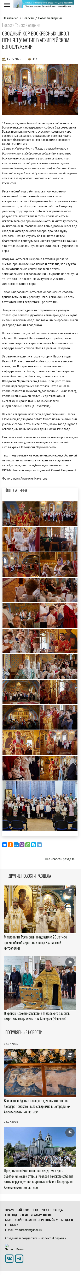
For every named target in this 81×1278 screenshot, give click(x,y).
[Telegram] (39, 844)
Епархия (58, 1238)
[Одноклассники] (10, 844)
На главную (10, 18)
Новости (28, 18)
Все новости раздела (60, 859)
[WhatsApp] (27, 844)
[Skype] (33, 844)
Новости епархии (50, 18)
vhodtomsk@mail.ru (28, 1230)
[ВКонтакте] (4, 844)
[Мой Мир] (16, 844)
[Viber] (21, 844)
